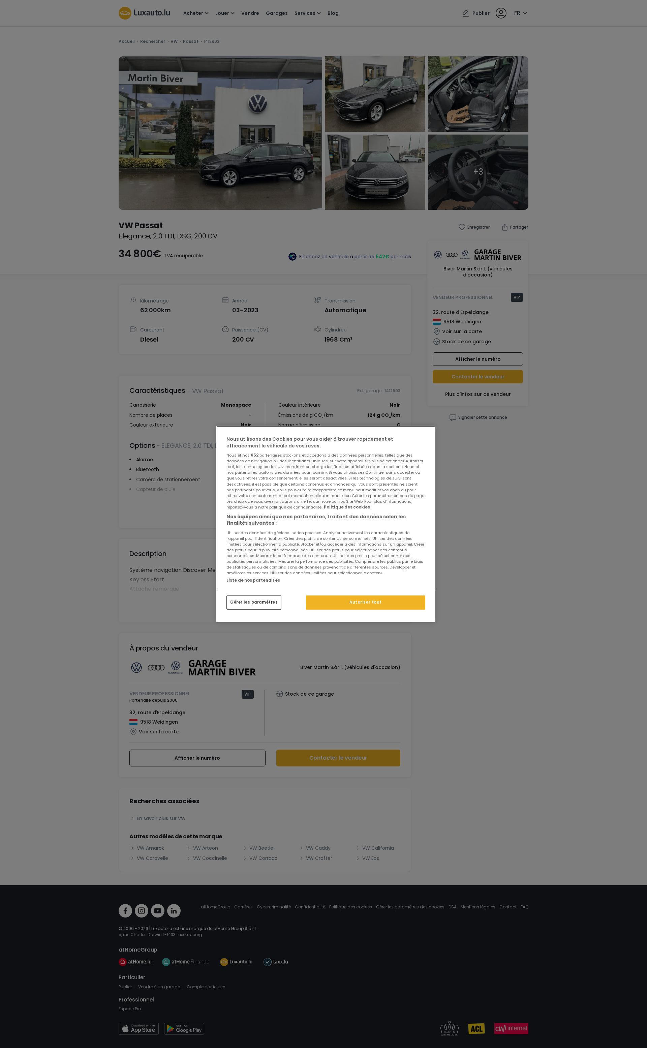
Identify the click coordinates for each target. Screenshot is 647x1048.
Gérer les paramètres (254, 602)
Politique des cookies (347, 507)
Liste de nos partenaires (253, 580)
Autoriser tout (365, 602)
